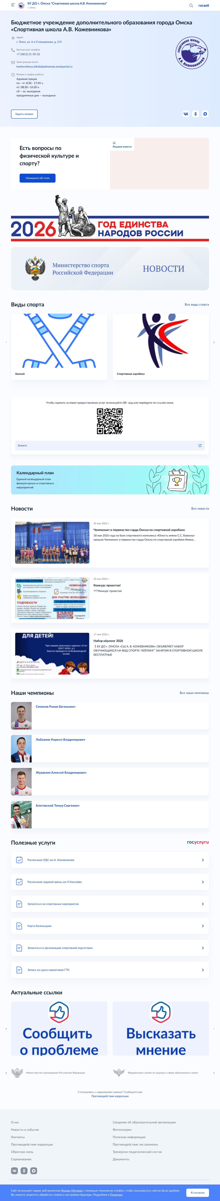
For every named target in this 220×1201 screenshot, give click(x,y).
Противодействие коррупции (110, 1096)
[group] (59, 1029)
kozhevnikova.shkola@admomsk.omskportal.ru (44, 66)
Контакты (18, 1137)
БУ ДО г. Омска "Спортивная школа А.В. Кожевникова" (67, 3)
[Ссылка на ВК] (186, 114)
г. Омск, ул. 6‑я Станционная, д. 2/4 (39, 42)
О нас (15, 1122)
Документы (121, 1159)
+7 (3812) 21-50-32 (28, 54)
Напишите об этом (38, 178)
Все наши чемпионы (194, 693)
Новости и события (25, 1129)
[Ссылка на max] (33, 1170)
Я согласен (198, 1192)
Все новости (200, 508)
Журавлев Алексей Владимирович (61, 772)
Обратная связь (22, 1152)
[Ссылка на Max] (205, 114)
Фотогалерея (122, 1129)
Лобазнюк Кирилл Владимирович (60, 739)
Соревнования (21, 1159)
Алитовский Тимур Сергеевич (57, 805)
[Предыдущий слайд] (6, 342)
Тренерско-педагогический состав (137, 1152)
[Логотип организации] (21, 5)
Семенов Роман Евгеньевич (55, 706)
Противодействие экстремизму (135, 1144)
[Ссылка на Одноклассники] (195, 114)
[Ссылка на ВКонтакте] (14, 1170)
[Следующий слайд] (214, 1029)
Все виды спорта (197, 304)
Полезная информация (129, 1137)
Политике (116, 1194)
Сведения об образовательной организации (144, 1122)
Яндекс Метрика (71, 1190)
